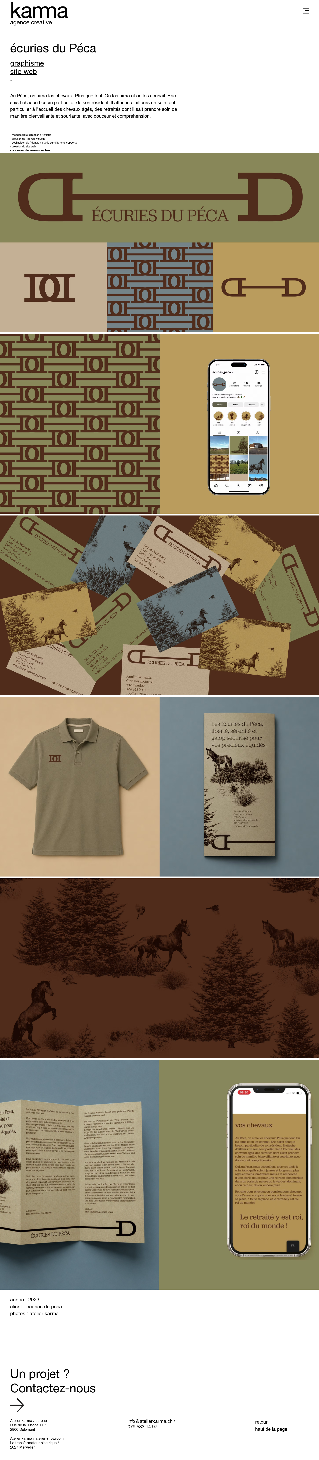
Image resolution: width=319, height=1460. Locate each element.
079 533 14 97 (142, 1427)
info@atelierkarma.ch (150, 1421)
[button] (306, 10)
